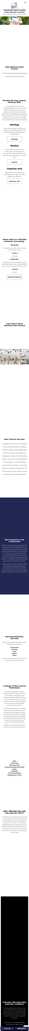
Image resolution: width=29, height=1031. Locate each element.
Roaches (14, 162)
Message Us (22, 1028)
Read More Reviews (14, 277)
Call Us (7, 1028)
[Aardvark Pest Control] (14, 6)
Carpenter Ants (14, 181)
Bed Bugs (14, 139)
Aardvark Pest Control (14, 12)
